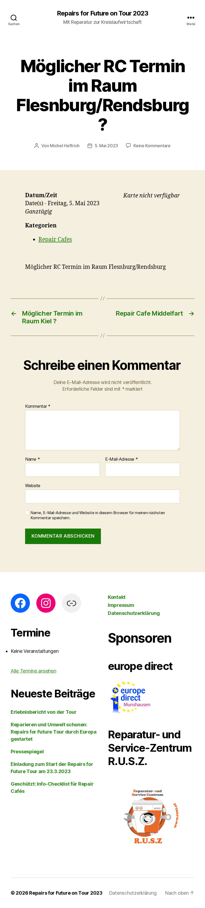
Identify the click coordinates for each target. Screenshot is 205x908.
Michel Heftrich (65, 145)
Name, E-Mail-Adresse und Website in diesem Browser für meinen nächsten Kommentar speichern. (97, 515)
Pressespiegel (27, 751)
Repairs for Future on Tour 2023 (102, 13)
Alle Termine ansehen (33, 671)
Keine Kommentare (152, 145)
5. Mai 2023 (106, 145)
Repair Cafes (55, 239)
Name (32, 459)
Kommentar (37, 406)
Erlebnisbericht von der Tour (43, 712)
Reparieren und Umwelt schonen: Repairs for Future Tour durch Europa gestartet (53, 732)
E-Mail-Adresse (121, 459)
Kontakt (116, 597)
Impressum (121, 605)
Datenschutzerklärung (134, 613)
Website (32, 485)
